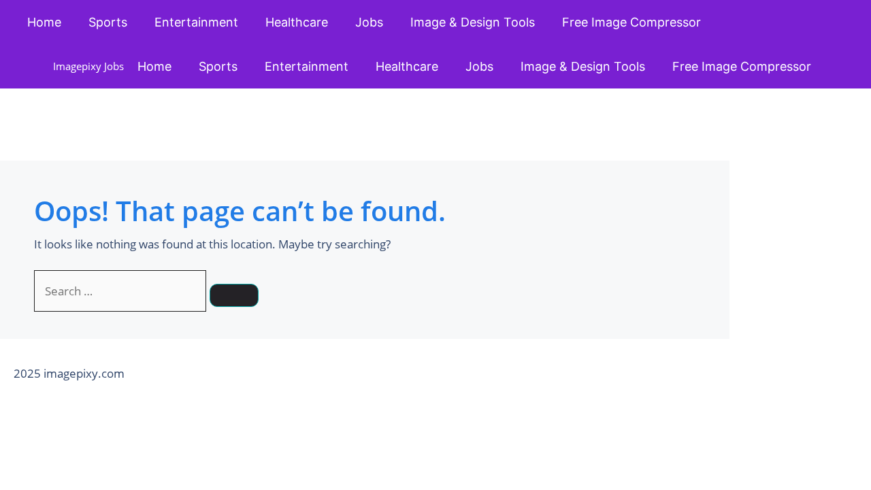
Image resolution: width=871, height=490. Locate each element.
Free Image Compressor (631, 22)
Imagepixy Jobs (88, 66)
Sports (107, 22)
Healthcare (296, 22)
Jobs (369, 22)
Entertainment (196, 22)
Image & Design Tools (472, 22)
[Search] (234, 295)
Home (44, 22)
